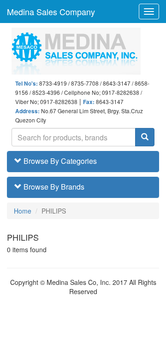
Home (22, 210)
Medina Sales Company (51, 11)
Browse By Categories (59, 161)
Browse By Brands (53, 186)
